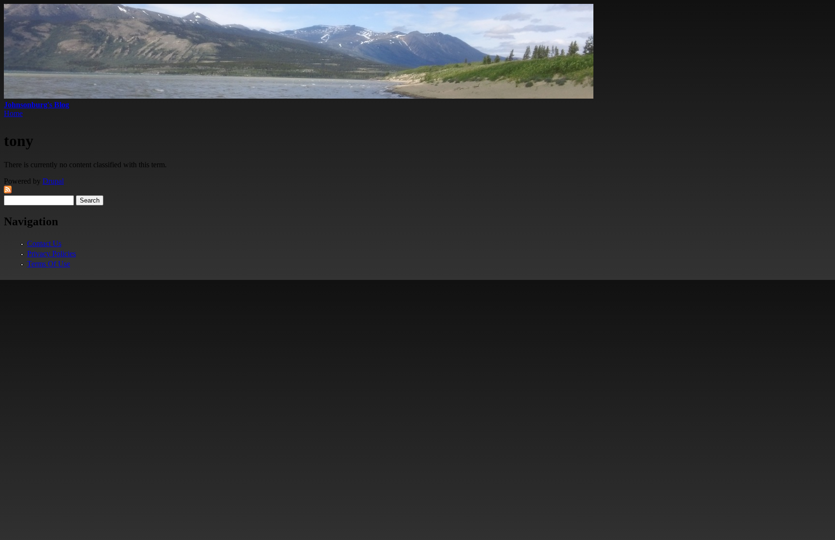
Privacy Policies (51, 253)
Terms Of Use (48, 264)
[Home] (298, 96)
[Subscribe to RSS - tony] (8, 191)
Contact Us (44, 243)
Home (13, 113)
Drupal (53, 181)
